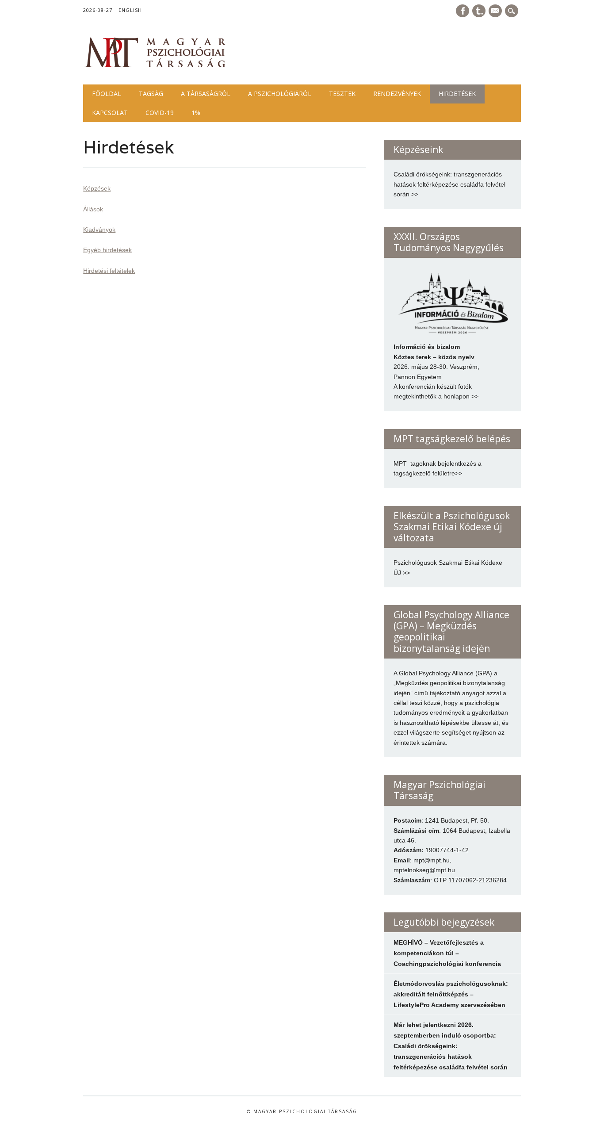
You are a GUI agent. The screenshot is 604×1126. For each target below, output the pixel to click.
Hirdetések (457, 93)
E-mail (496, 11)
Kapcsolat (110, 112)
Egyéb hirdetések (107, 249)
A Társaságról (205, 93)
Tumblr (478, 10)
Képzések (97, 188)
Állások (93, 209)
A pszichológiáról (279, 93)
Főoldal (106, 93)
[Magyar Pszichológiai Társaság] (155, 66)
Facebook (462, 10)
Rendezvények (397, 93)
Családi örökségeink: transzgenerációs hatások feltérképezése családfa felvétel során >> (449, 184)
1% (195, 112)
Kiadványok (99, 229)
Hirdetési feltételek (109, 270)
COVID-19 (159, 112)
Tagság (151, 93)
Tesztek (342, 93)
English (130, 10)
